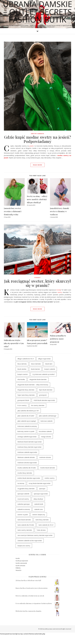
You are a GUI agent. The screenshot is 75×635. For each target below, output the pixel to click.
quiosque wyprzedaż (41, 494)
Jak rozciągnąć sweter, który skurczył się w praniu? (37, 283)
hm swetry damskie (37, 405)
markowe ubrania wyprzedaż (27, 463)
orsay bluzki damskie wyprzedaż (39, 483)
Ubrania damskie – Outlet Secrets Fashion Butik (37, 11)
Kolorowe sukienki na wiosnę (27, 426)
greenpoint (43, 395)
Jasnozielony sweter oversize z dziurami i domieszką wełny (12, 211)
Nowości (18, 570)
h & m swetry (22, 405)
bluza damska (22, 364)
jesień (31, 146)
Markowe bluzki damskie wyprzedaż (29, 442)
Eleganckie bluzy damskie (25, 390)
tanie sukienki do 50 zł (45, 525)
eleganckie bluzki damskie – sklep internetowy (32, 385)
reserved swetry (23, 499)
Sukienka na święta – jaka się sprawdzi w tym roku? (14, 343)
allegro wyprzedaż (44, 359)
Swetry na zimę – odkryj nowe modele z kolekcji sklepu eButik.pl (37, 199)
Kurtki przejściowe (22, 561)
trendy (58, 290)
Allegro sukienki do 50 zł (25, 359)
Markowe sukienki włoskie (26, 457)
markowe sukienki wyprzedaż (27, 452)
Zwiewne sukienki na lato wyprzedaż (29, 540)
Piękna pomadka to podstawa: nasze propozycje (58, 339)
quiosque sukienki (23, 494)
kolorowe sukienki (46, 421)
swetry (59, 292)
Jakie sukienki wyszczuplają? (26, 421)
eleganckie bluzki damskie (38, 379)
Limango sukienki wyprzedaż (27, 437)
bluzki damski (35, 369)
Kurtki (18, 558)
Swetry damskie (37, 133)
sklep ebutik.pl (38, 499)
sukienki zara (38, 509)
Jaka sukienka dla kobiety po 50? (28, 411)
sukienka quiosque (23, 504)
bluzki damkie (21, 369)
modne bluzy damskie (24, 473)
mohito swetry (49, 478)
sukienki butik (38, 504)
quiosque (42, 489)
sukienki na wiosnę (23, 509)
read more (37, 165)
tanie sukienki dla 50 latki (25, 525)
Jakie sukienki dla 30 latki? (25, 416)
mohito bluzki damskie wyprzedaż (28, 478)
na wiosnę (20, 483)
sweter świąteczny (38, 514)
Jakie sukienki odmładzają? (47, 416)
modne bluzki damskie (47, 468)
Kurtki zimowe (20, 565)
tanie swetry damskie (24, 530)
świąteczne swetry (23, 546)
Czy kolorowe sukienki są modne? (43, 374)
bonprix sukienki (49, 369)
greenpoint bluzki (23, 400)
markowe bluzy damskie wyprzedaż (29, 447)
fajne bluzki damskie (45, 390)
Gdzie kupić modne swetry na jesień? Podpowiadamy (37, 139)
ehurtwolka (21, 379)
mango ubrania (46, 437)
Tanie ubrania (41, 530)
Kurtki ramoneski (21, 563)
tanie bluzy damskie (42, 520)
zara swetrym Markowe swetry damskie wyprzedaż (34, 535)
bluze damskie (36, 364)
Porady (37, 277)
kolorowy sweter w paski (25, 431)
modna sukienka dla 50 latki (26, 468)
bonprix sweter (22, 374)
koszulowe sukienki (45, 431)
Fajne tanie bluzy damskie (26, 395)
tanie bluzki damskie (24, 520)
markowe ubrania (45, 457)
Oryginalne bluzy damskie (26, 489)
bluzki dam (48, 364)
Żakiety (18, 568)
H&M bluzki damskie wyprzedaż (44, 400)
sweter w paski (22, 514)
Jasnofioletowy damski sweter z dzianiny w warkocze (59, 211)
